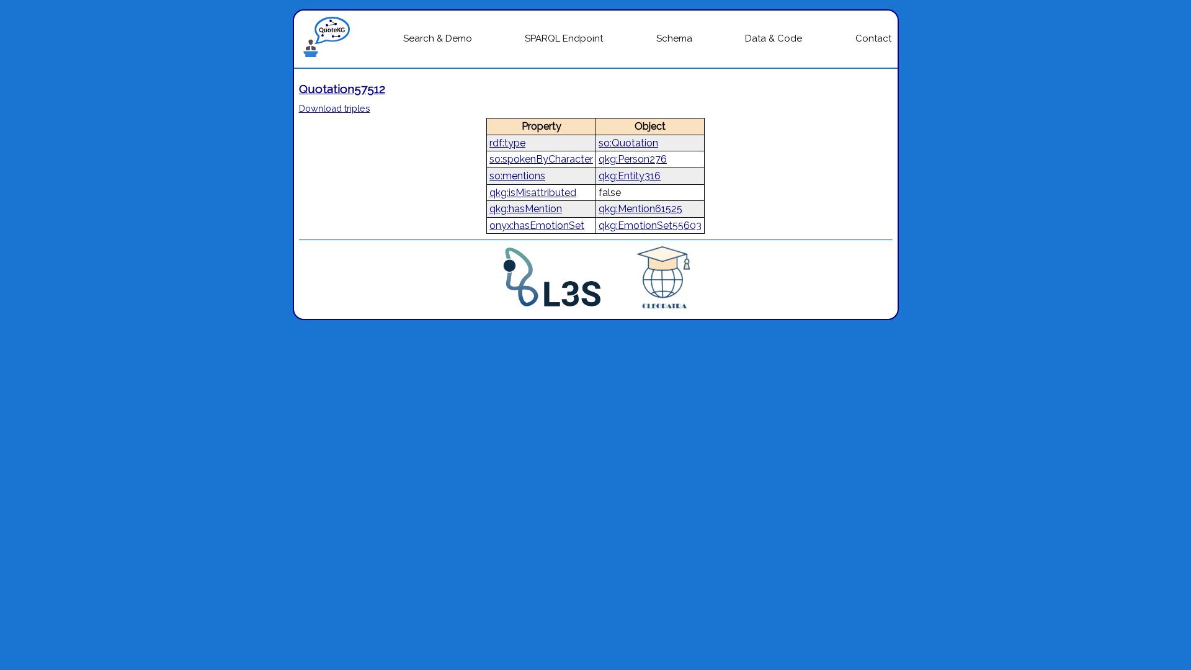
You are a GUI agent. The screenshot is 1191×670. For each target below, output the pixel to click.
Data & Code (773, 38)
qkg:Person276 (633, 159)
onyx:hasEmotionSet (536, 225)
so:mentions (517, 176)
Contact (873, 38)
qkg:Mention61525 (640, 209)
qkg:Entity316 (630, 176)
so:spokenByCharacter (541, 159)
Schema (674, 38)
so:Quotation (628, 143)
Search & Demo (437, 38)
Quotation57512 (342, 89)
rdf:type (507, 143)
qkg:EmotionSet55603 (650, 225)
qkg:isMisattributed (532, 193)
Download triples (334, 108)
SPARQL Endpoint (564, 38)
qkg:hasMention (525, 209)
